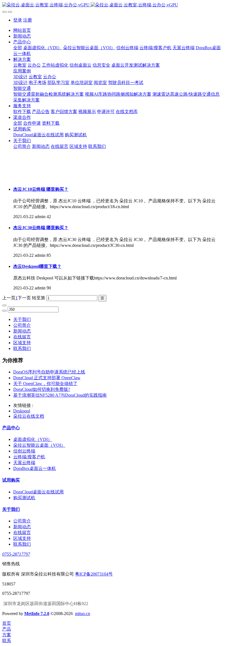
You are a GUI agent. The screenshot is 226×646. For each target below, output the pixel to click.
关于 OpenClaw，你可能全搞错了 (45, 383)
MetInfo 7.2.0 (36, 613)
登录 (17, 20)
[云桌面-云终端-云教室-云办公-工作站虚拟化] (113, 5)
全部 (17, 47)
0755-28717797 (16, 554)
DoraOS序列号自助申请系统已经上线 (49, 372)
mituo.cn (82, 613)
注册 (27, 20)
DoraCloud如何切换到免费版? (41, 389)
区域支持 (22, 342)
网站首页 (22, 30)
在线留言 (22, 336)
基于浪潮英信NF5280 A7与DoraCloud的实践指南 (60, 395)
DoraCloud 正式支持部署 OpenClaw (46, 377)
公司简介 (22, 325)
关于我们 (22, 319)
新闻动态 (22, 331)
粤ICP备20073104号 (94, 574)
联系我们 (22, 348)
